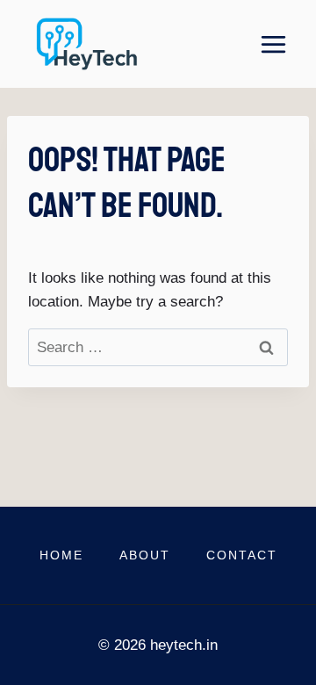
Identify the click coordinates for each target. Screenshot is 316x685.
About (144, 555)
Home (61, 555)
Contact (241, 555)
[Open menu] (273, 44)
